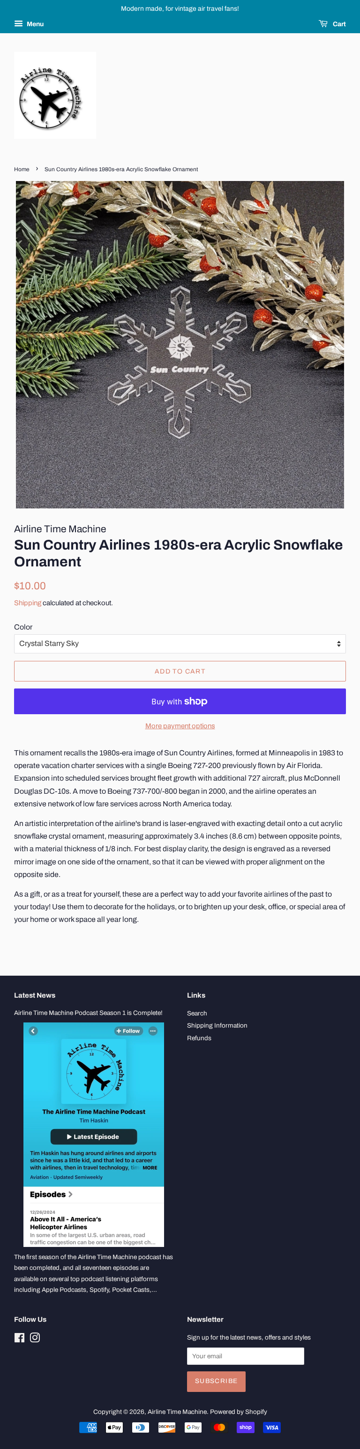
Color (23, 627)
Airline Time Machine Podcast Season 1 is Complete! (88, 1012)
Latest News (34, 995)
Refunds (199, 1038)
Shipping (27, 603)
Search (197, 1013)
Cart (338, 24)
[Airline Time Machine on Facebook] (19, 1339)
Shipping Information (217, 1025)
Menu (34, 24)
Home (22, 169)
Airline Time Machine (177, 1411)
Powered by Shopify (238, 1411)
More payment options (180, 726)
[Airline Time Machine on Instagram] (35, 1339)
